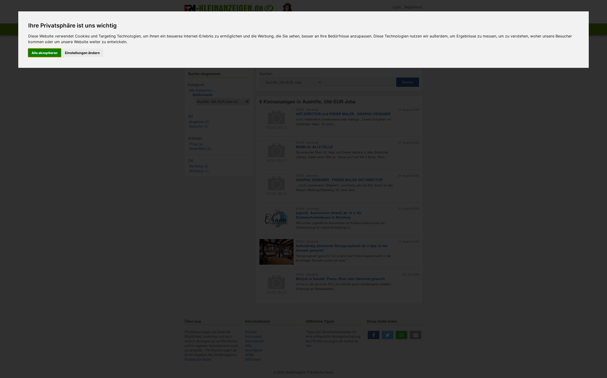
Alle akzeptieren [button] (45, 53)
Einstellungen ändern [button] (82, 53)
